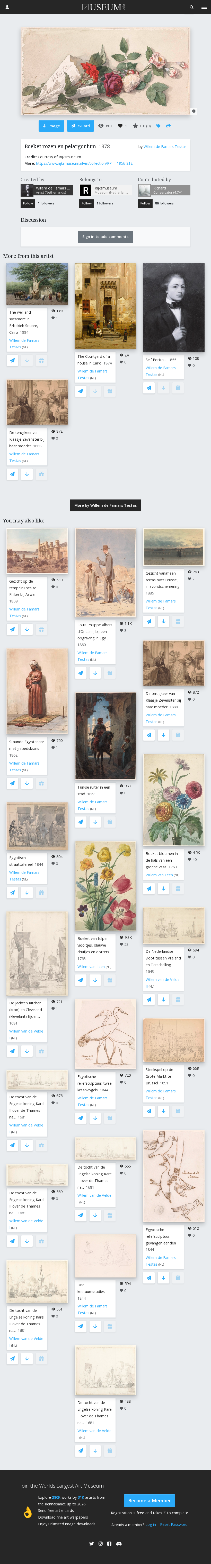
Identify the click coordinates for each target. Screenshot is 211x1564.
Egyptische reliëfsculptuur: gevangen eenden (161, 1236)
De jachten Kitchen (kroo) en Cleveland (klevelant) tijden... (25, 1010)
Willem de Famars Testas (165, 146)
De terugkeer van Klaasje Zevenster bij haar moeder (27, 439)
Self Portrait (156, 359)
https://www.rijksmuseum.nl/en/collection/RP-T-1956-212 (84, 163)
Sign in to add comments (105, 236)
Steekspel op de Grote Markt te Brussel (159, 1076)
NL (25, 347)
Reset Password (174, 1524)
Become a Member (149, 1500)
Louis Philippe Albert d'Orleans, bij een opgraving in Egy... (94, 631)
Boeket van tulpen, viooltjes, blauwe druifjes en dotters (93, 945)
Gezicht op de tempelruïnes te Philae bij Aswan (23, 588)
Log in (150, 1524)
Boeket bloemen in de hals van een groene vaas (162, 860)
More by (105, 505)
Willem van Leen (91, 966)
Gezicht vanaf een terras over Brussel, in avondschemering (163, 580)
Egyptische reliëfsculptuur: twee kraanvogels (94, 1083)
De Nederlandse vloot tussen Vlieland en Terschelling (163, 958)
